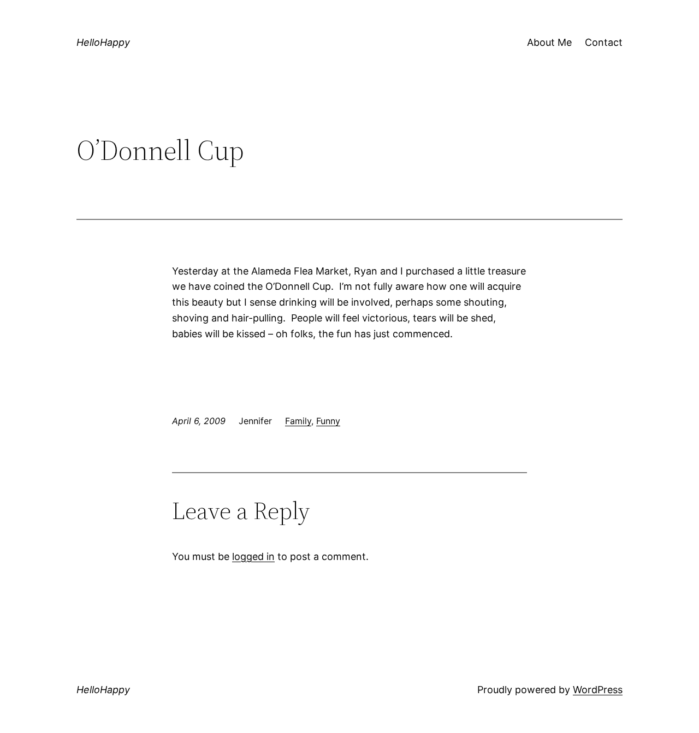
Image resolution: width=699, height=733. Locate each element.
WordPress (598, 689)
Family (298, 420)
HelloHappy (103, 42)
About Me (549, 42)
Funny (328, 420)
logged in (253, 556)
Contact (604, 42)
